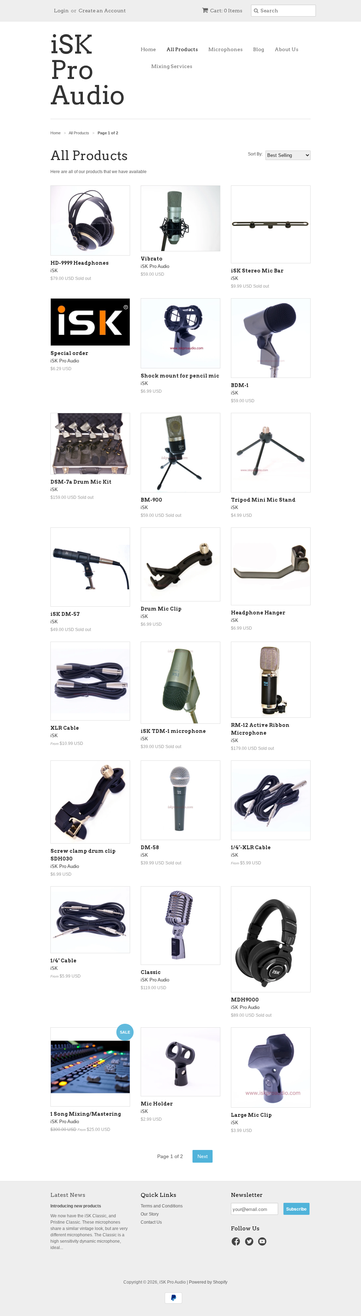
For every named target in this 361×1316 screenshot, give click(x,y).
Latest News (67, 1195)
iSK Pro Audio (87, 70)
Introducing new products (75, 1206)
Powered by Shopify (208, 1282)
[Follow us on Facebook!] (237, 1243)
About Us (286, 49)
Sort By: (255, 154)
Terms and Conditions (162, 1206)
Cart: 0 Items (226, 10)
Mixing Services (171, 66)
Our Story (150, 1214)
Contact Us (151, 1222)
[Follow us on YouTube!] (263, 1243)
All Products (182, 49)
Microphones (225, 49)
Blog (258, 49)
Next (202, 1156)
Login (61, 10)
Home (148, 49)
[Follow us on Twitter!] (250, 1243)
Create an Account (102, 10)
